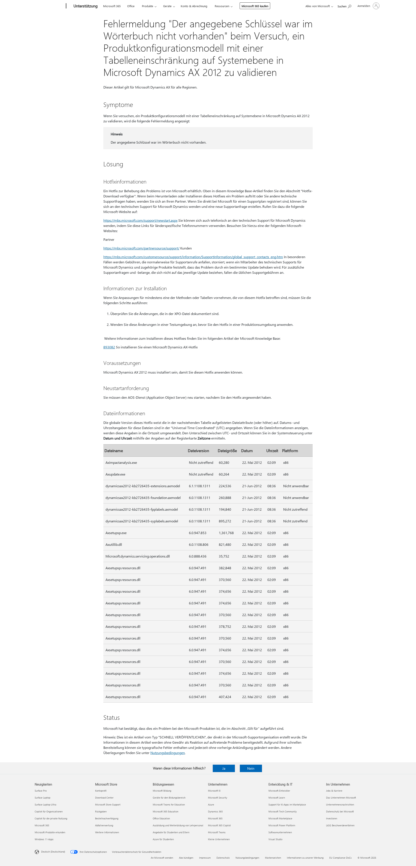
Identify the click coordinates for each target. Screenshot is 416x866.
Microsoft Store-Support (107, 804)
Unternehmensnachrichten (340, 804)
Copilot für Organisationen (49, 811)
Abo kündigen (186, 857)
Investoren (331, 818)
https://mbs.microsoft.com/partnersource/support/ (141, 248)
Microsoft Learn (276, 797)
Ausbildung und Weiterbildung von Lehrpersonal (178, 825)
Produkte (147, 6)
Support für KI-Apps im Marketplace (287, 804)
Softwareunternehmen (280, 832)
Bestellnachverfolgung (106, 818)
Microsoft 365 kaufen (255, 6)
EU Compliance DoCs (340, 857)
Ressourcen (222, 6)
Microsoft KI (214, 790)
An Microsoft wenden (162, 857)
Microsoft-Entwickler (279, 790)
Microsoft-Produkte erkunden (50, 832)
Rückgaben (101, 811)
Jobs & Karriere (334, 790)
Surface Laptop (42, 797)
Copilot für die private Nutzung (51, 818)
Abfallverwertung (104, 825)
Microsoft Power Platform (281, 825)
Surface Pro (41, 790)
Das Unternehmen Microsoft (341, 797)
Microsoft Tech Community (282, 811)
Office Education (161, 818)
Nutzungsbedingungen (167, 752)
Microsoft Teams (217, 832)
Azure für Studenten (163, 839)
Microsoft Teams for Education (169, 804)
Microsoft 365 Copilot (219, 825)
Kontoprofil (101, 790)
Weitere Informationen (107, 832)
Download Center (104, 797)
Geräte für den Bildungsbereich (169, 797)
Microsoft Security (217, 797)
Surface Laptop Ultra (45, 804)
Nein (250, 768)
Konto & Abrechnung (194, 6)
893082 (109, 347)
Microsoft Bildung (162, 790)
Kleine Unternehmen (219, 839)
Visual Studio (275, 839)
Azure (211, 804)
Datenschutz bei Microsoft (340, 811)
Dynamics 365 (215, 811)
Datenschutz (223, 857)
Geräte (167, 6)
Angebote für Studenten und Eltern (171, 832)
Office (131, 6)
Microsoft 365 (112, 6)
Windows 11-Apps (44, 839)
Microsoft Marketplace (280, 818)
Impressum (205, 857)
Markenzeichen (273, 857)
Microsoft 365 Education (165, 811)
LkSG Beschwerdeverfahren (340, 825)
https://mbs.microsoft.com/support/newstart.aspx (140, 220)
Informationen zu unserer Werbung (305, 857)
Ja (223, 768)
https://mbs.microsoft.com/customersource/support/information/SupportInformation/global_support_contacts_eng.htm (193, 256)
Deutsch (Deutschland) (53, 851)
